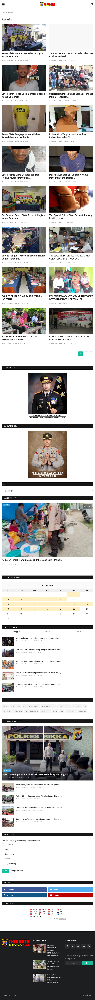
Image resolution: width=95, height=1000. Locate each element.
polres (5, 706)
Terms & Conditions (85, 995)
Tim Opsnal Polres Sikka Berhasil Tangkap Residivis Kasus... (70, 217)
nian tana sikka (64, 706)
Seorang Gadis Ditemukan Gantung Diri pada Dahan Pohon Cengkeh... (53, 978)
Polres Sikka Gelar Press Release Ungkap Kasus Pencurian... (23, 55)
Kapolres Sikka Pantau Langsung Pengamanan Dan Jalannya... (39, 819)
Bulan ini (47, 632)
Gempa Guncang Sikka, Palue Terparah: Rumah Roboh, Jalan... (39, 684)
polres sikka (45, 711)
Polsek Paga (17, 711)
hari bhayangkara (31, 711)
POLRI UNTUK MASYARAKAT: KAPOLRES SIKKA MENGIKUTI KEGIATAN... (40, 560)
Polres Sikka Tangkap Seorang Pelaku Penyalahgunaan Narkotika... (21, 136)
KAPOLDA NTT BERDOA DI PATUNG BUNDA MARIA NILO (20, 338)
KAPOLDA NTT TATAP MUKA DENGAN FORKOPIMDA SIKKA (69, 338)
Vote (5, 871)
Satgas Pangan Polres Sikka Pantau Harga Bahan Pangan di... (24, 257)
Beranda (4, 12)
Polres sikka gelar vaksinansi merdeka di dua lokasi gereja (37, 784)
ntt (85, 706)
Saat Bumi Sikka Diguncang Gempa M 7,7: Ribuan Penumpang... (39, 661)
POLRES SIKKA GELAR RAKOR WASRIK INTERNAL (22, 298)
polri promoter (71, 711)
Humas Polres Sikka (8, 60)
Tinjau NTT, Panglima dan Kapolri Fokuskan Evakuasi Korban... (39, 796)
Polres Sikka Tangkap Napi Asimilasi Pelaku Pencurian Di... (67, 136)
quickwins (6, 711)
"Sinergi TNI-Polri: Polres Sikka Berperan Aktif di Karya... (53, 965)
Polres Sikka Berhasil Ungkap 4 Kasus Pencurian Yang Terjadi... (68, 176)
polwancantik (15, 706)
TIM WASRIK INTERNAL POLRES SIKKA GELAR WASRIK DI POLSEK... (69, 257)
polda (55, 711)
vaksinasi (82, 711)
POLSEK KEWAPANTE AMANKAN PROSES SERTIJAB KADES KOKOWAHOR (71, 298)
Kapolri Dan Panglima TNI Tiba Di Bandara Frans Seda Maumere (39, 808)
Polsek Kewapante (48, 706)
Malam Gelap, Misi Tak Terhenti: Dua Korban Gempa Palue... (38, 638)
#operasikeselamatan (31, 706)
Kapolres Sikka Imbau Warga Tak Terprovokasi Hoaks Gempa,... (39, 673)
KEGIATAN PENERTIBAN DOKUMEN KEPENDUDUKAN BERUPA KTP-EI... (53, 950)
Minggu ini (17, 632)
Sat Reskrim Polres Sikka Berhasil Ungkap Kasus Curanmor (23, 95)
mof (61, 711)
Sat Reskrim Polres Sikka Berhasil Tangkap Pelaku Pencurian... (71, 95)
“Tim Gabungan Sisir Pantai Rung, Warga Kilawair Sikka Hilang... (39, 650)
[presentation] (85, 506)
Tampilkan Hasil (17, 871)
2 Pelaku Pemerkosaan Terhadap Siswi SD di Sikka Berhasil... (71, 55)
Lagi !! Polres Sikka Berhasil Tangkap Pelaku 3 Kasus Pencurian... (20, 176)
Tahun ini (78, 632)
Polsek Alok (77, 706)
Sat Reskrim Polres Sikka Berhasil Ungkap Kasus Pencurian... (23, 217)
